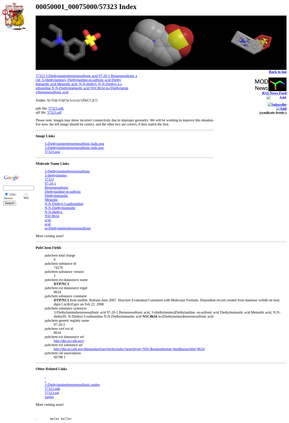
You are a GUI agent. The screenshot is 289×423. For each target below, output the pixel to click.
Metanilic (51, 200)
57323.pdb (56, 108)
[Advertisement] (16, 102)
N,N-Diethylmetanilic (60, 208)
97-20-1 (50, 183)
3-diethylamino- (56, 175)
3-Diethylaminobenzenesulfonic (67, 171)
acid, (48, 220)
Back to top (278, 72)
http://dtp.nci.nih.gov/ (69, 341)
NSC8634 (52, 216)
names (49, 397)
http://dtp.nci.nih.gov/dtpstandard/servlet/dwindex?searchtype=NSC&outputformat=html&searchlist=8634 (129, 349)
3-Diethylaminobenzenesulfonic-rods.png (74, 148)
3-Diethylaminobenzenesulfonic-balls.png (74, 144)
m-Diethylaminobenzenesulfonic (68, 228)
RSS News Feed (274, 93)
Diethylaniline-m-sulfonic (63, 192)
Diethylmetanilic (56, 196)
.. (46, 381)
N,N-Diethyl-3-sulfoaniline (64, 204)
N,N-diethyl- (54, 212)
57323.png (52, 152)
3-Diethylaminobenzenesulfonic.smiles (72, 385)
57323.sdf (54, 112)
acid (48, 224)
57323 (49, 179)
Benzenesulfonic (56, 187)
